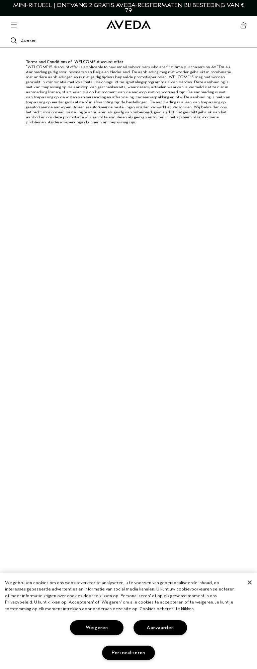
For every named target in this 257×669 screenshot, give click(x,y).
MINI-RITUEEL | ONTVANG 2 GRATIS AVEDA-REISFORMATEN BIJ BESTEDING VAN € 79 (128, 8)
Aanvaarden (160, 628)
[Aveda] (128, 25)
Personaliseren (128, 653)
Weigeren (97, 628)
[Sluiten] (249, 582)
